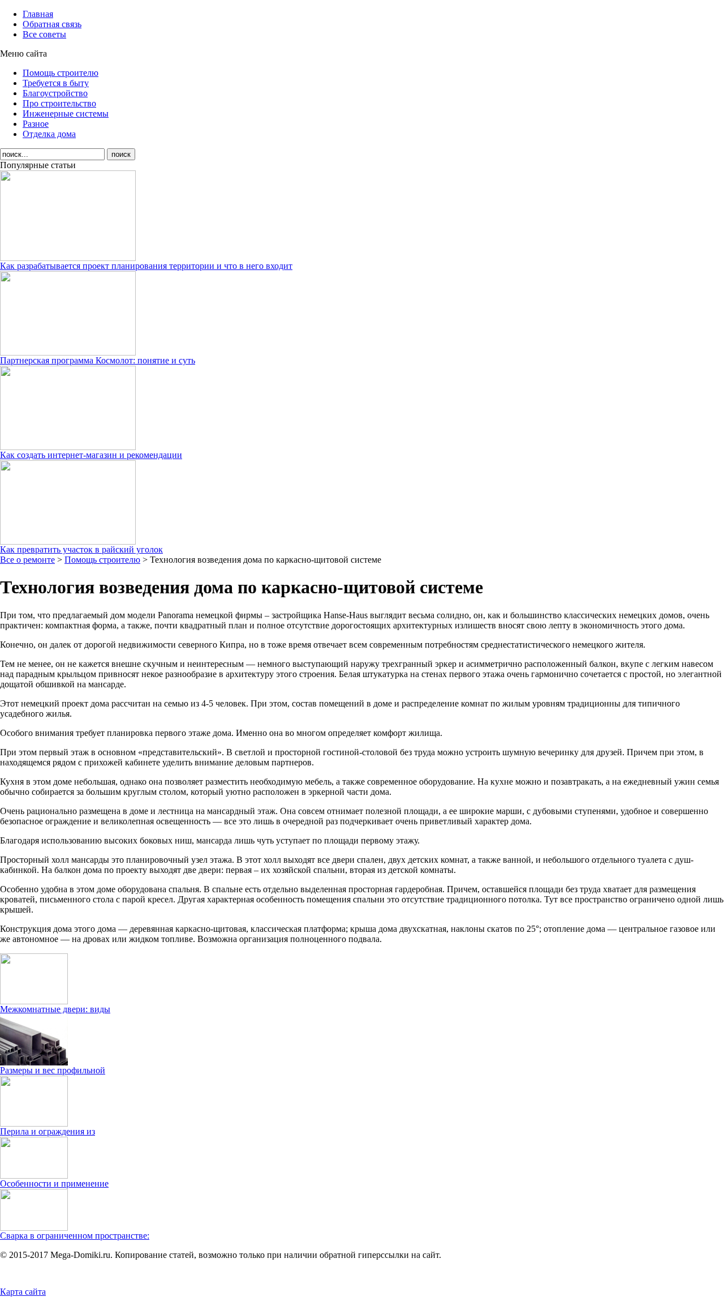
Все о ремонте (27, 559)
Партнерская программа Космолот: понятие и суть (97, 360)
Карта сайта (23, 1291)
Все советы (44, 34)
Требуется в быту (56, 83)
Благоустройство (55, 93)
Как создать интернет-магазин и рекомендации (91, 455)
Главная (38, 14)
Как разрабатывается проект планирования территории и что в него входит (146, 266)
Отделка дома (49, 134)
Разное (36, 124)
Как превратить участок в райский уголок (81, 549)
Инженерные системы (66, 113)
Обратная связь (52, 24)
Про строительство (59, 103)
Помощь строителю (60, 73)
